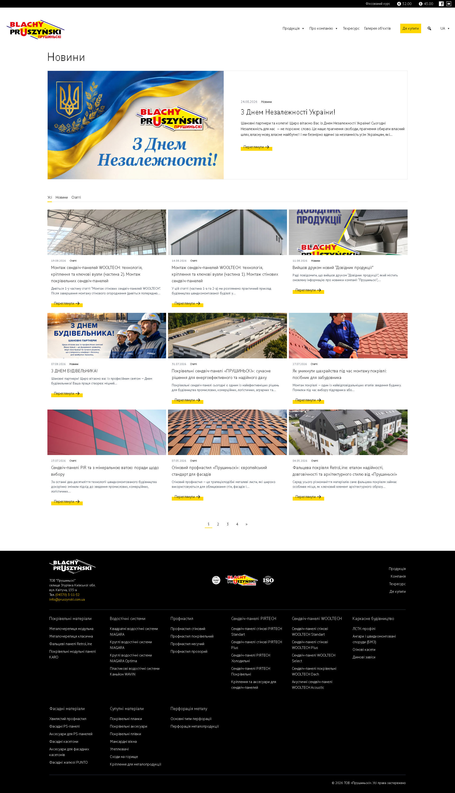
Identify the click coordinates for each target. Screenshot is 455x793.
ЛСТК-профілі (364, 629)
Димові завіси (364, 657)
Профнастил (182, 618)
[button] (429, 28)
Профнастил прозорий (189, 651)
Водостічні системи (128, 618)
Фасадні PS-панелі (64, 726)
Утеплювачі (119, 749)
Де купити (411, 28)
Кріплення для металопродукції (135, 764)
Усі (49, 197)
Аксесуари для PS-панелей (70, 734)
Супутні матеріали (127, 708)
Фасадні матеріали (67, 708)
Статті (76, 197)
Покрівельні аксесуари (128, 726)
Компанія (398, 576)
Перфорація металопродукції (195, 726)
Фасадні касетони (63, 741)
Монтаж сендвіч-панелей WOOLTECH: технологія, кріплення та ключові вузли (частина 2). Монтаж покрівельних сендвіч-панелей (96, 274)
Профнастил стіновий (188, 629)
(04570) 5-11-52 (67, 595)
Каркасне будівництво (373, 618)
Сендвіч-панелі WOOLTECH (317, 618)
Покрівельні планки (126, 719)
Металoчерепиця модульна (71, 629)
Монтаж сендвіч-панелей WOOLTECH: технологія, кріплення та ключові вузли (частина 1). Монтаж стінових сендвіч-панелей (225, 274)
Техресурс (351, 28)
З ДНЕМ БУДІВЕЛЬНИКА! (74, 371)
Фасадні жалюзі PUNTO (68, 762)
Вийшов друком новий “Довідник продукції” (333, 267)
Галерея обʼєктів (377, 28)
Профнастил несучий (187, 644)
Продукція (291, 28)
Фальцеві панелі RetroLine (70, 644)
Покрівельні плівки (125, 734)
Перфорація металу (189, 708)
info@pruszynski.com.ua (67, 599)
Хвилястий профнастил (67, 719)
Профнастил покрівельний (192, 636)
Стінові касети (364, 649)
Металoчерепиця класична (71, 636)
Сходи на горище (124, 757)
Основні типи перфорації (191, 719)
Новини (266, 102)
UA (443, 28)
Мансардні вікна (123, 741)
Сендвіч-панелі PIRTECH (253, 618)
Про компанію (321, 28)
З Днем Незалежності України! (288, 112)
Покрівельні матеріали (70, 618)
